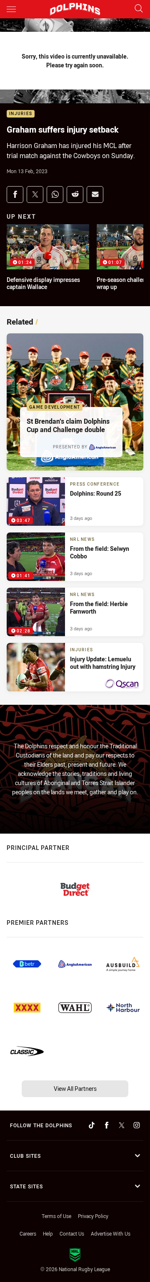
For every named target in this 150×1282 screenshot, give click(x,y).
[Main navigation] (11, 9)
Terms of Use (56, 1216)
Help (48, 1233)
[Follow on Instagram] (136, 1125)
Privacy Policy (93, 1216)
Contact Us (72, 1233)
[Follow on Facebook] (106, 1125)
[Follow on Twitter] (121, 1125)
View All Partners (75, 1089)
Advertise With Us (110, 1233)
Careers (28, 1233)
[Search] (138, 9)
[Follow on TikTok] (91, 1125)
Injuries (20, 114)
